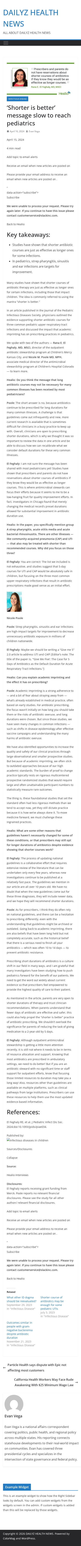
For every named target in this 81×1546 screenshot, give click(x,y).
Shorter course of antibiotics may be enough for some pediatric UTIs (52, 1303)
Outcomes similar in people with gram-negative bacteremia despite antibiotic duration (20, 1330)
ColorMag (9, 1538)
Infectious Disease (17, 99)
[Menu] (6, 43)
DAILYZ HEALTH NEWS (39, 1533)
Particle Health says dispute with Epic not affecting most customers (37, 1367)
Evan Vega (34, 131)
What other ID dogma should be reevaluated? (21, 1299)
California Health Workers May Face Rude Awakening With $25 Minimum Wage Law (43, 1382)
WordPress (28, 1538)
